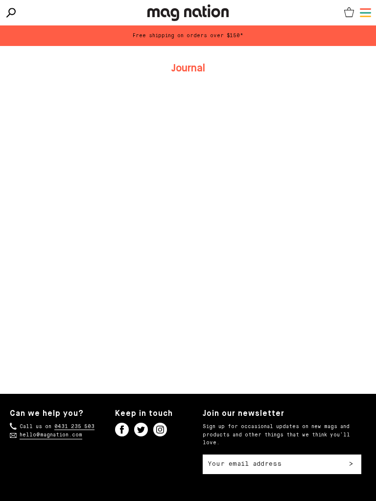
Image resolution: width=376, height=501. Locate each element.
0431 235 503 (74, 426)
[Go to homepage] (188, 12)
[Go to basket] (349, 12)
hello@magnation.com (51, 435)
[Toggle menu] (365, 13)
